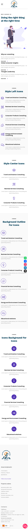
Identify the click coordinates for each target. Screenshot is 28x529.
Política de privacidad (6, 478)
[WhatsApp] (25, 258)
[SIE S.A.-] (14, 4)
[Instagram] (25, 264)
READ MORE (3, 61)
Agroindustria (4, 474)
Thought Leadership (8, 72)
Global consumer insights (9, 63)
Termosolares (4, 470)
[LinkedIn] (25, 267)
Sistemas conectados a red (7, 495)
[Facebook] (25, 261)
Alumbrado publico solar (6, 487)
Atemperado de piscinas (6, 489)
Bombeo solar (4, 493)
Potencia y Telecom (5, 472)
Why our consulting (7, 54)
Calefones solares (5, 491)
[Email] (25, 271)
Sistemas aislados (5, 497)
